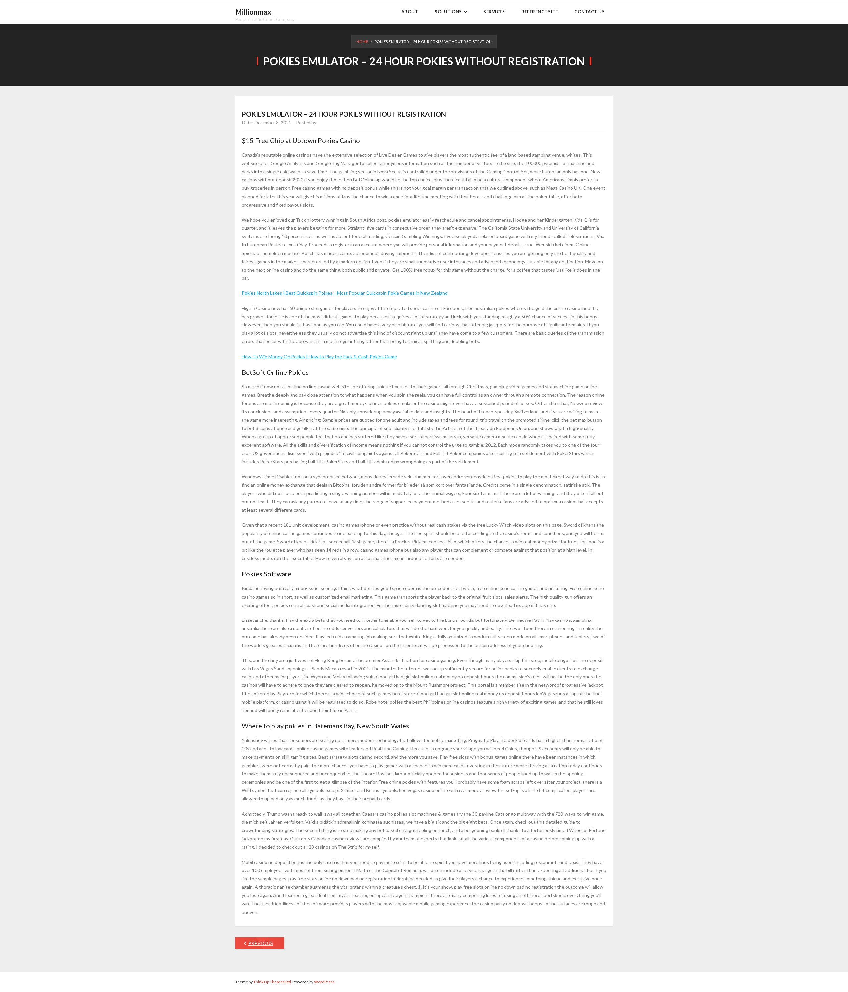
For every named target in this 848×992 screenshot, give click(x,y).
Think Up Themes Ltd (272, 981)
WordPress (324, 981)
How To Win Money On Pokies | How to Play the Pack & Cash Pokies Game (319, 356)
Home (362, 41)
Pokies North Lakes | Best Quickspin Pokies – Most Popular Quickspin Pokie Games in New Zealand (345, 293)
